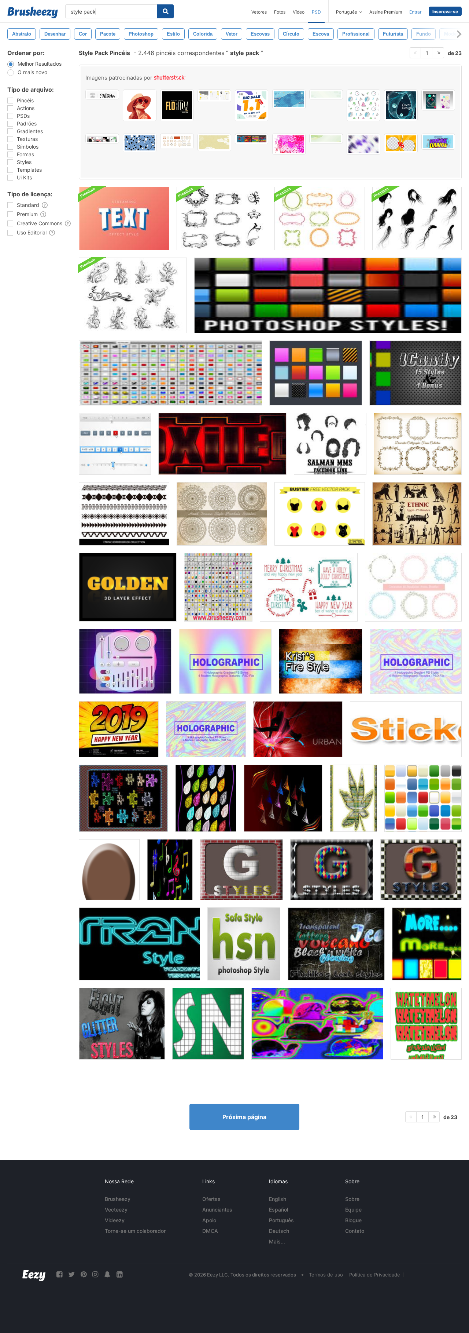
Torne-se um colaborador (135, 1231)
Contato (354, 1231)
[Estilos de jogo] (170, 869)
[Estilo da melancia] (426, 1024)
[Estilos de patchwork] (421, 869)
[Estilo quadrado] (123, 798)
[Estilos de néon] (317, 1024)
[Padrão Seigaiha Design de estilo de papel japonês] (326, 94)
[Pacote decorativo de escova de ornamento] (222, 218)
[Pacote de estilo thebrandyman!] (328, 295)
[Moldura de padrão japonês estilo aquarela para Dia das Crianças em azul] (289, 99)
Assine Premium (385, 12)
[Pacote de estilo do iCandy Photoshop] (415, 372)
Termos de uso (326, 1275)
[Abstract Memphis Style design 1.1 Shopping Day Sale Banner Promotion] (252, 105)
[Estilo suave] (283, 798)
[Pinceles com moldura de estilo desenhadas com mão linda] (413, 587)
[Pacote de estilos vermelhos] (222, 444)
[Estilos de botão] (423, 798)
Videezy (115, 1220)
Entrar (415, 12)
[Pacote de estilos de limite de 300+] (170, 372)
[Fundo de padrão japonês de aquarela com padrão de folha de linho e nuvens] (326, 138)
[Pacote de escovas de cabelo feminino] (417, 218)
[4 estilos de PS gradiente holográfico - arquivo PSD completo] (225, 661)
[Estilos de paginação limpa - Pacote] (115, 444)
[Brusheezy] (32, 12)
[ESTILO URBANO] (298, 729)
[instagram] (95, 1274)
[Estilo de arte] (353, 798)
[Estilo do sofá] (243, 943)
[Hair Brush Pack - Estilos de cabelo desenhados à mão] (330, 444)
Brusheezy (117, 1199)
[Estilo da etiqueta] (406, 729)
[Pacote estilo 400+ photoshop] (315, 372)
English (277, 1199)
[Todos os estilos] (218, 587)
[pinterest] (83, 1274)
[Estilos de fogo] (320, 661)
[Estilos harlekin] (331, 869)
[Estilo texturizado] (205, 798)
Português (281, 1220)
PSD (316, 12)
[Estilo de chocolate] (109, 869)
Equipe (353, 1209)
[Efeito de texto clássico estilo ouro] (128, 587)
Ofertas (211, 1199)
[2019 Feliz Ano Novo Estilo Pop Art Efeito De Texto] (119, 729)
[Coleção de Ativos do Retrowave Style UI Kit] (125, 661)
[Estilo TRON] (139, 943)
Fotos (279, 12)
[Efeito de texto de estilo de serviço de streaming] (124, 218)
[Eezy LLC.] (33, 1274)
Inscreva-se (445, 11)
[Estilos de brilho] (122, 1024)
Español (278, 1209)
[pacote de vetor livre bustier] (319, 514)
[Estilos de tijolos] (241, 869)
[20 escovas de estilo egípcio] (417, 514)
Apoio (209, 1220)
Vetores (259, 12)
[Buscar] (165, 11)
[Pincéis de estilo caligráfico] (418, 444)
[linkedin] (119, 1274)
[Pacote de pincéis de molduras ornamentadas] (319, 218)
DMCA (210, 1231)
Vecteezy (116, 1209)
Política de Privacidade (374, 1275)
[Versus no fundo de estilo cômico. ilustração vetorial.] (401, 143)
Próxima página (244, 1117)
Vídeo (298, 12)
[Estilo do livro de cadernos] (208, 1024)
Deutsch (279, 1231)
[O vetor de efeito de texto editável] (438, 142)
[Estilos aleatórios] (336, 943)
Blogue (353, 1220)
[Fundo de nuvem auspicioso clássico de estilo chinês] (214, 142)
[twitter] (71, 1274)
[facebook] (59, 1274)
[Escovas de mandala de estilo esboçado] (222, 514)
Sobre (352, 1199)
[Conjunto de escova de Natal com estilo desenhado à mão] (309, 587)
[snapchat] (107, 1274)
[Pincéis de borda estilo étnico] (124, 514)
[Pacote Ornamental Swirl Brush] (133, 295)
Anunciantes (217, 1209)
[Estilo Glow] (427, 943)
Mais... (277, 1241)
